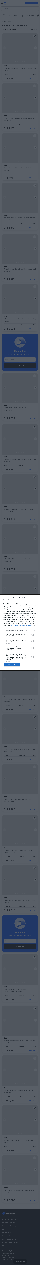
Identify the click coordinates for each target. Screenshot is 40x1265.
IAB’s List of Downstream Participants (22, 625)
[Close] (36, 598)
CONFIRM (11, 664)
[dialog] (20, 633)
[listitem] (20, 631)
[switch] (32, 635)
